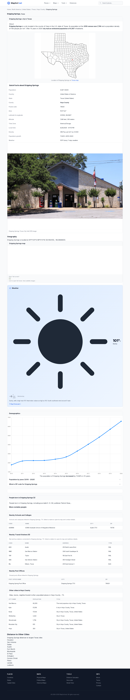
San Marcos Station (31, 551)
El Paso (10, 654)
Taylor (27, 555)
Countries (10, 677)
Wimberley (12, 616)
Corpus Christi (12, 658)
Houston (10, 640)
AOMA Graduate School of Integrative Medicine (40, 527)
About (98, 677)
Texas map (75, 80)
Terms (98, 680)
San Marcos (12, 603)
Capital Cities (11, 683)
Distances (73, 3)
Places (46, 3)
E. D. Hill (50, 503)
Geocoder (70, 680)
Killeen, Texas (29, 564)
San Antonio (11, 642)
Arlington (10, 656)
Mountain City (13, 624)
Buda (10, 612)
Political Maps (41, 680)
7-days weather (73, 140)
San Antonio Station (31, 560)
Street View (70, 683)
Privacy (98, 683)
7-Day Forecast (14, 404)
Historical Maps (41, 683)
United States (26, 9)
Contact (98, 685)
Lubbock (10, 665)
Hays (47, 26)
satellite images (30, 281)
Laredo (9, 663)
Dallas (9, 644)
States (9, 680)
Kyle (10, 607)
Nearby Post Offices (17, 571)
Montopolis (11, 651)
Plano (9, 661)
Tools (63, 3)
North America (16, 9)
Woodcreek (12, 620)
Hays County (41, 9)
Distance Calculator (73, 677)
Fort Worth (11, 649)
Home (9, 9)
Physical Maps (41, 677)
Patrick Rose (65, 503)
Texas (34, 9)
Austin (27, 547)
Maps (55, 3)
